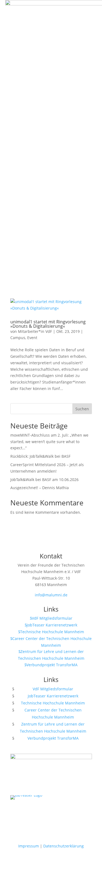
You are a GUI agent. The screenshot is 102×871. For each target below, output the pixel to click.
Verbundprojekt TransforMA (52, 664)
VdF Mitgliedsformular (52, 618)
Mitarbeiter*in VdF (35, 331)
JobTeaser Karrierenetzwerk (52, 625)
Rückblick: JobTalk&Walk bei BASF (40, 456)
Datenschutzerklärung (63, 846)
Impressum (28, 846)
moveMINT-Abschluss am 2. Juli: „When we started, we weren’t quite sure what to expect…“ (49, 442)
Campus (17, 337)
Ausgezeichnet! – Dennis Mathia (39, 487)
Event (32, 337)
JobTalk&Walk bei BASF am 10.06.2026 (44, 479)
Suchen (82, 408)
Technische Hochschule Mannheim (52, 631)
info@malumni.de (51, 594)
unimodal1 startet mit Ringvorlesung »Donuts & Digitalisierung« (48, 324)
